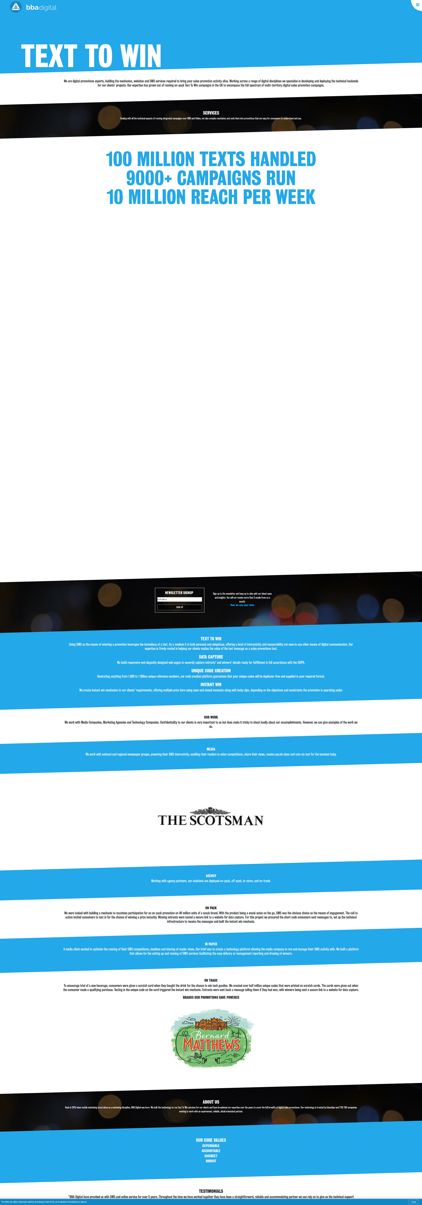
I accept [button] (413, 1202)
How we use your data (242, 605)
